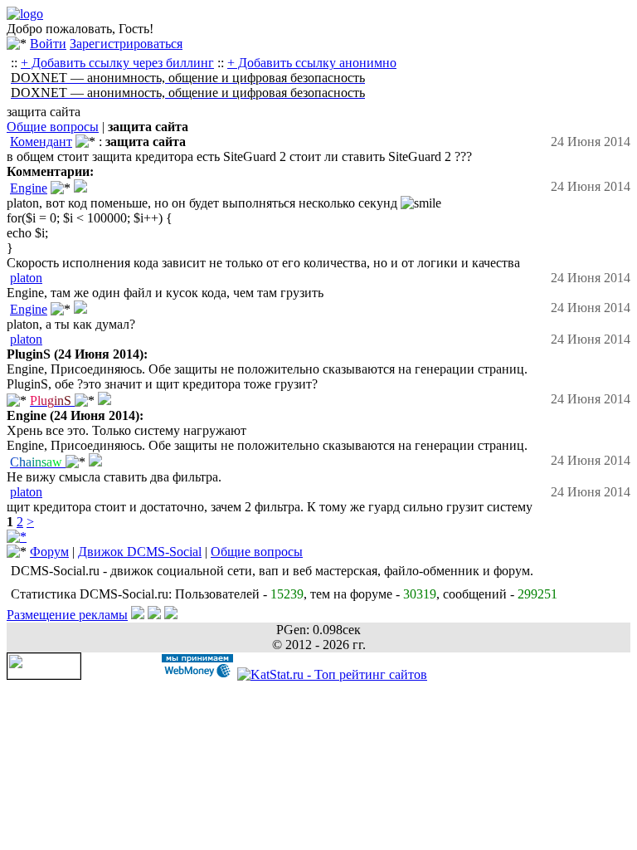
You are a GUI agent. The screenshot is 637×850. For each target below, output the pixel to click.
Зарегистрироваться (126, 44)
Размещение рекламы (67, 615)
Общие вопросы (53, 127)
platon (26, 278)
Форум (49, 552)
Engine (28, 188)
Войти (48, 44)
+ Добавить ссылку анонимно (311, 63)
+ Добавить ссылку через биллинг (117, 63)
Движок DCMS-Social (140, 552)
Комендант (41, 141)
